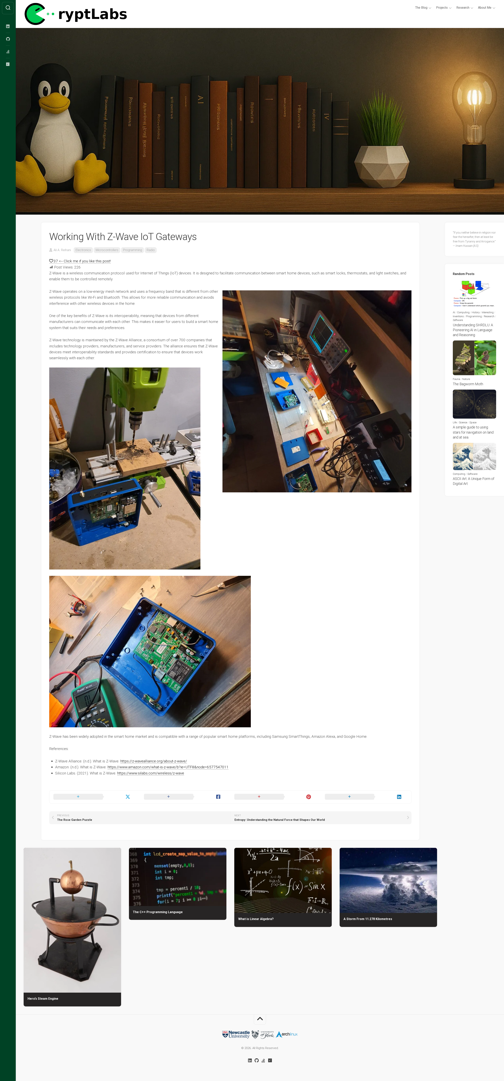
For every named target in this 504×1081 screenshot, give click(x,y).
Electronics (83, 250)
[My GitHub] (8, 39)
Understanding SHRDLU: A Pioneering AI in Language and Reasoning (473, 330)
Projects (442, 7)
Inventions (458, 316)
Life (455, 422)
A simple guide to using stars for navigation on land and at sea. (473, 432)
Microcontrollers (107, 250)
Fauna (456, 379)
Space (472, 422)
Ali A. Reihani (62, 250)
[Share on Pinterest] (275, 797)
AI (454, 312)
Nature (466, 379)
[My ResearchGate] (8, 64)
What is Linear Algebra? (256, 919)
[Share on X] (94, 797)
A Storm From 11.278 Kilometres (368, 919)
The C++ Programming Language (158, 912)
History (476, 312)
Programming (132, 250)
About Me (484, 7)
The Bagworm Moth (468, 384)
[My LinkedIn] (8, 26)
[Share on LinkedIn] (366, 797)
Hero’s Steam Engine (43, 999)
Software (458, 320)
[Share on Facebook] (185, 797)
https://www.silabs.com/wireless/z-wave (150, 773)
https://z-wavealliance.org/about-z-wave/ (153, 761)
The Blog (421, 7)
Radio (151, 250)
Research (462, 7)
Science (463, 422)
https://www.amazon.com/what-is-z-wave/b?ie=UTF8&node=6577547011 (168, 767)
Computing (463, 312)
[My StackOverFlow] (8, 51)
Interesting (488, 312)
